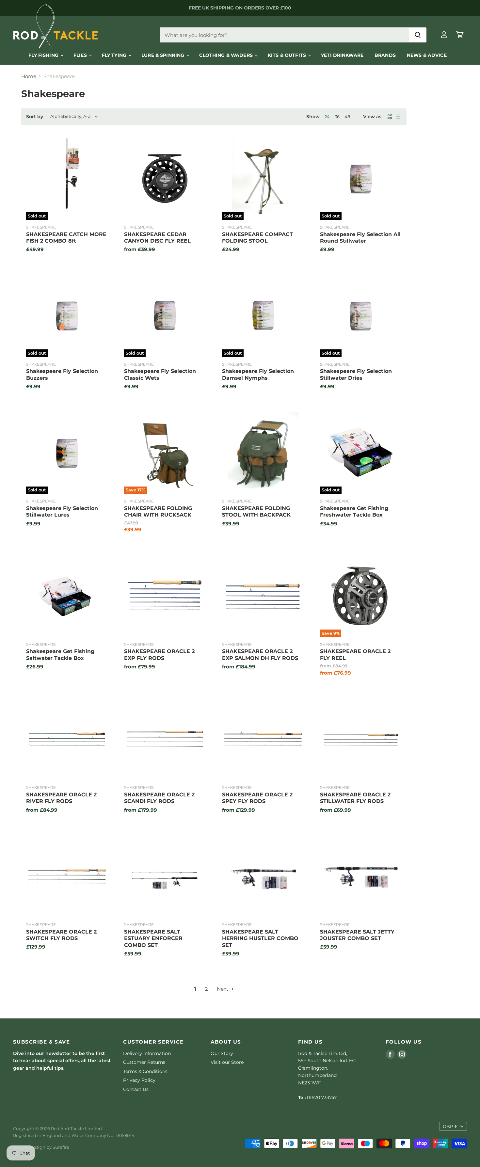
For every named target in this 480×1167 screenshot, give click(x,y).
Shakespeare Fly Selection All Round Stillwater (360, 237)
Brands (385, 55)
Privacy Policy (139, 1080)
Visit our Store (227, 1062)
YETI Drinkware (342, 55)
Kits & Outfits (287, 55)
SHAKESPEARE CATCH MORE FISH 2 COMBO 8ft (66, 237)
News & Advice (427, 55)
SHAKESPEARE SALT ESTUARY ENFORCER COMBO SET (153, 938)
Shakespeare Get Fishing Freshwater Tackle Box (354, 511)
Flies (80, 55)
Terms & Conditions (145, 1071)
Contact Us (136, 1089)
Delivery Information (147, 1053)
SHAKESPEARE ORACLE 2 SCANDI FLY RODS (159, 797)
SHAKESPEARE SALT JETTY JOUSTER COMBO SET (357, 935)
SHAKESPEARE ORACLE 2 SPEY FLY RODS (257, 797)
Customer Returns (144, 1062)
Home (28, 76)
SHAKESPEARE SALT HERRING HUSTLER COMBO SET (260, 938)
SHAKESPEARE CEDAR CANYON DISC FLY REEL (157, 237)
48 (347, 116)
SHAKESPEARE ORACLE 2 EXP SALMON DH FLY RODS (260, 654)
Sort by (34, 116)
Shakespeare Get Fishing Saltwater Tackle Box (60, 654)
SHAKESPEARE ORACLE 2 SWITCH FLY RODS (61, 935)
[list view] (398, 116)
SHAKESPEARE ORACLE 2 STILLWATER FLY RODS (355, 797)
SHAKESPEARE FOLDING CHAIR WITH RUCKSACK (158, 511)
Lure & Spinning (163, 55)
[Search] (417, 34)
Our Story (222, 1053)
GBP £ (450, 1126)
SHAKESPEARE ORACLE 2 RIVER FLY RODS (61, 797)
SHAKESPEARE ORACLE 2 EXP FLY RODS (159, 654)
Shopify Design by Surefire (41, 1147)
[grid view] (390, 116)
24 (327, 116)
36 (337, 116)
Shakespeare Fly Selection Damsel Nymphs (258, 374)
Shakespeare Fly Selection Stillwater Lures (62, 511)
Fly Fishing (44, 55)
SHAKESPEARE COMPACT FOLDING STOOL (257, 237)
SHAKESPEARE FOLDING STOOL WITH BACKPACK (256, 511)
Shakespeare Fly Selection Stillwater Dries (356, 374)
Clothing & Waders (226, 55)
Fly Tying (115, 55)
